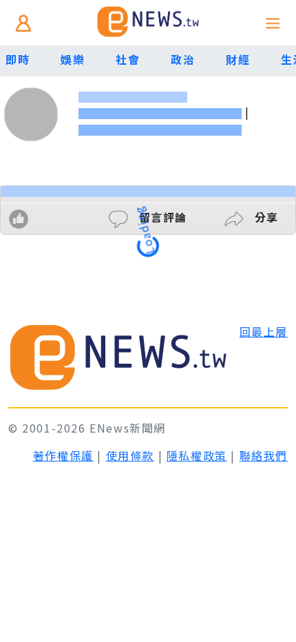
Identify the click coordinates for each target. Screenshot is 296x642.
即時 (18, 59)
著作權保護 (63, 455)
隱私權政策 (197, 455)
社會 (128, 59)
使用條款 (130, 455)
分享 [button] (265, 217)
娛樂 (73, 59)
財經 (238, 59)
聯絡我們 (264, 455)
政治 (183, 59)
